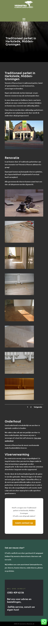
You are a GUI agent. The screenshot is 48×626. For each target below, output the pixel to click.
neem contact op (24, 522)
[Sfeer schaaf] (24, 216)
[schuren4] (19, 294)
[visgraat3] (19, 321)
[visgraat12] (19, 242)
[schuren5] (19, 399)
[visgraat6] (19, 268)
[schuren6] (19, 373)
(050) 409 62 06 (15, 592)
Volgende (38, 407)
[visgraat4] (19, 347)
